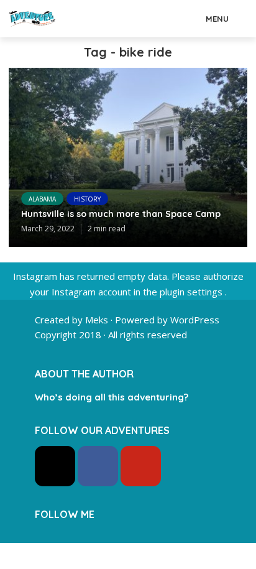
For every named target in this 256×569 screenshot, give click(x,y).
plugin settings (192, 291)
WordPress (194, 319)
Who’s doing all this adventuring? (111, 397)
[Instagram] (55, 466)
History (87, 199)
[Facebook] (98, 466)
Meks (96, 319)
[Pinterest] (141, 466)
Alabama (42, 199)
